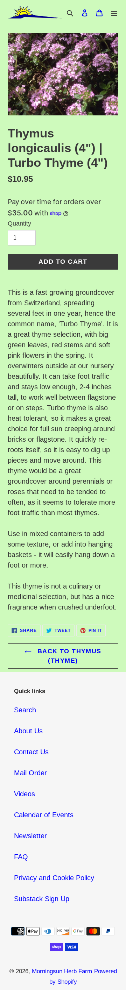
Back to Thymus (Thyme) (68, 656)
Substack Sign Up (41, 899)
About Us (28, 731)
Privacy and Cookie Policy (54, 878)
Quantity (19, 223)
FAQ (21, 857)
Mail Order (30, 773)
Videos (24, 794)
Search (25, 710)
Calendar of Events (44, 815)
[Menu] (114, 12)
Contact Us (31, 752)
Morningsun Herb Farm (62, 971)
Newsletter (30, 836)
